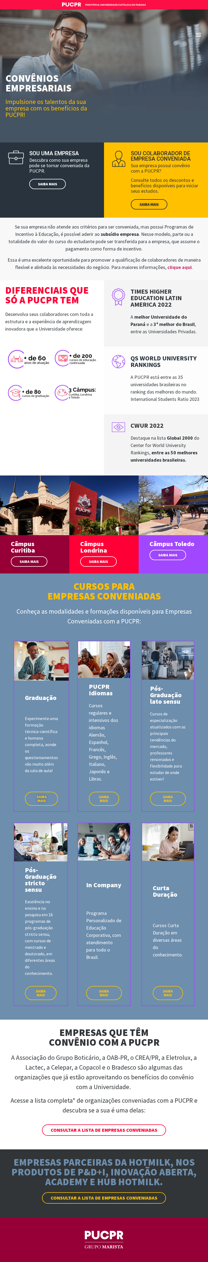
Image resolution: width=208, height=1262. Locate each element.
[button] (198, 34)
